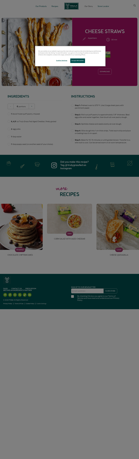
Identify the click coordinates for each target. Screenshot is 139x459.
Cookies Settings (61, 60)
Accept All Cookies (77, 60)
